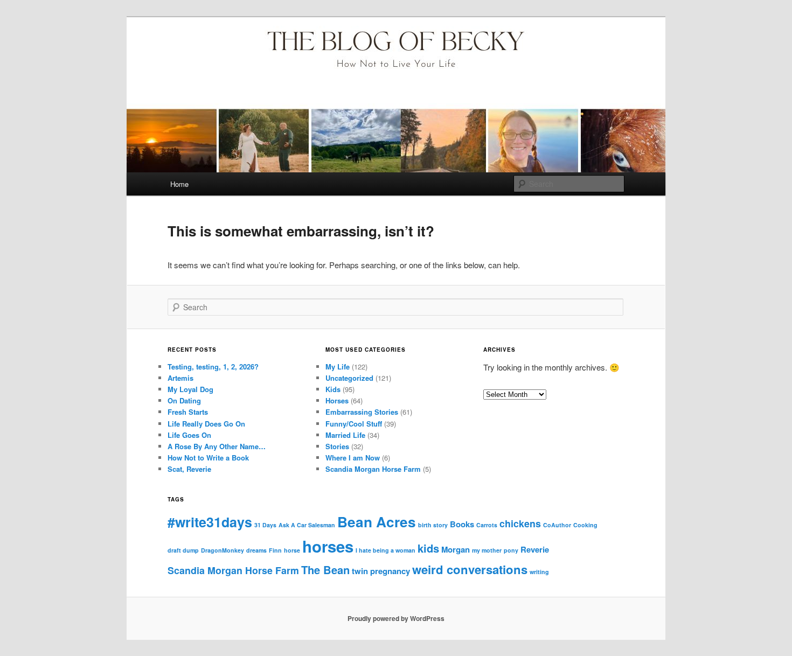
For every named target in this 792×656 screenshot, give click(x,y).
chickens (520, 523)
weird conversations (469, 569)
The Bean (325, 569)
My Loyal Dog (190, 389)
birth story (433, 525)
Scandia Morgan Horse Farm (373, 469)
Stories (337, 446)
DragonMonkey (222, 550)
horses (327, 546)
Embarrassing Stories (361, 412)
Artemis (180, 378)
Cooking (585, 525)
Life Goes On (189, 435)
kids (428, 548)
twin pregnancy (381, 571)
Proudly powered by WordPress (396, 618)
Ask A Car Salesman (307, 525)
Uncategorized (349, 378)
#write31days (210, 522)
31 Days (265, 525)
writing (539, 572)
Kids (333, 389)
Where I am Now (352, 457)
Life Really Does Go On (206, 423)
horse (292, 550)
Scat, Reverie (189, 469)
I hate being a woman (385, 550)
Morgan (455, 549)
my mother (487, 550)
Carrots (486, 525)
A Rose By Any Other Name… (217, 446)
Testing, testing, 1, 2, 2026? (213, 366)
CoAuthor (557, 525)
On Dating (184, 400)
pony (511, 550)
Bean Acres (376, 522)
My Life (337, 366)
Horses (337, 400)
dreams (256, 550)
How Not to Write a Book (208, 457)
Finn (275, 550)
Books (462, 524)
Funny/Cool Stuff (353, 423)
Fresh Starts (188, 412)
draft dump (183, 550)
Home (179, 184)
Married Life (345, 435)
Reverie (534, 549)
